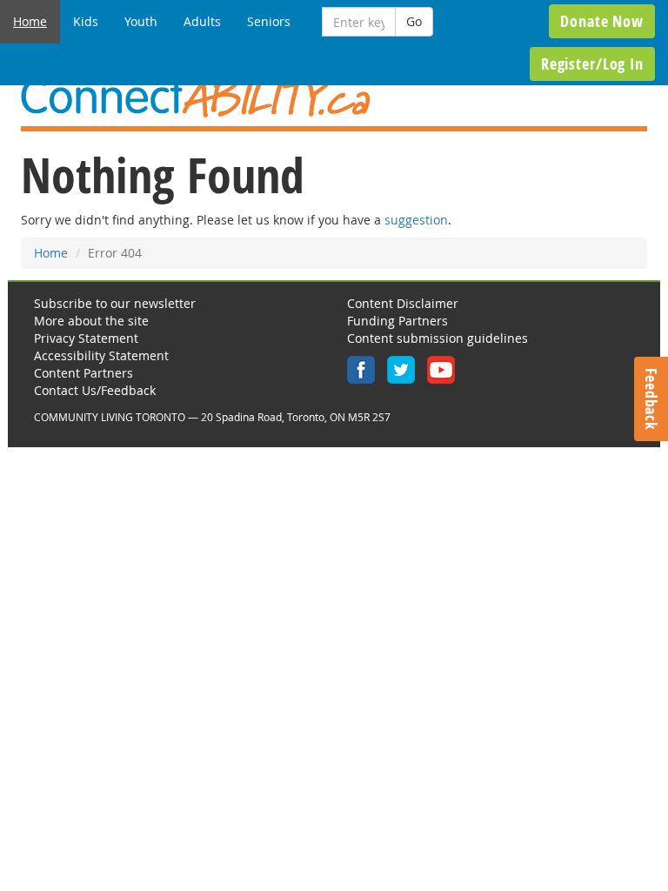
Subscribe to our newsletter (115, 303)
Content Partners (83, 373)
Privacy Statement (86, 338)
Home (30, 21)
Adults (202, 21)
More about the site (91, 320)
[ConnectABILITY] (334, 97)
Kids (85, 21)
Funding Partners (397, 320)
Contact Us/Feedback (95, 390)
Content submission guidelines (437, 338)
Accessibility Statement (101, 355)
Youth (140, 21)
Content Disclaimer (402, 303)
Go (414, 21)
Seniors (269, 21)
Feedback (651, 399)
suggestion (416, 219)
